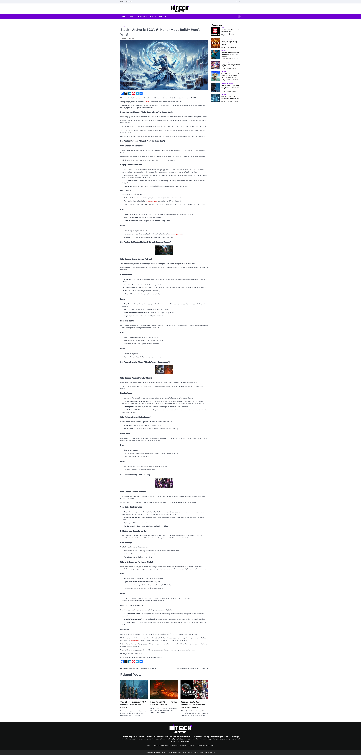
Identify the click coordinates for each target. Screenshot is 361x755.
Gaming (131, 17)
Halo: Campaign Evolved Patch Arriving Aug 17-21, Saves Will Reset (230, 87)
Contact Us (157, 745)
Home (124, 17)
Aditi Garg (225, 34)
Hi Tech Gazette (162, 752)
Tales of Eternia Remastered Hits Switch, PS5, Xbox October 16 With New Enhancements (230, 75)
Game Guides (225, 62)
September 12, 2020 (230, 34)
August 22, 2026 (233, 59)
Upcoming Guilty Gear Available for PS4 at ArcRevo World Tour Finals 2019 (192, 704)
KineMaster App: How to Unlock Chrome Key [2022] (230, 31)
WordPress (211, 752)
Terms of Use (201, 745)
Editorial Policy (173, 745)
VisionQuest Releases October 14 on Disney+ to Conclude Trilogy (230, 98)
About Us (149, 745)
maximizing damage (175, 234)
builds (148, 101)
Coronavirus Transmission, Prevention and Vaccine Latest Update (230, 43)
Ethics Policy (164, 745)
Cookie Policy (182, 745)
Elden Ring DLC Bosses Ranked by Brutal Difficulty (163, 703)
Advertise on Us (191, 745)
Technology (141, 17)
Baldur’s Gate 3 (135, 640)
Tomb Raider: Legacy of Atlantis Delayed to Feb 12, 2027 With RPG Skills (230, 54)
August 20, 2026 (233, 80)
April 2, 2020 (232, 47)
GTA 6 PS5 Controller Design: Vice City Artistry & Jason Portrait (230, 65)
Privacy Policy (210, 745)
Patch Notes (230, 83)
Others (161, 17)
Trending (229, 39)
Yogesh (124, 38)
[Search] (239, 16)
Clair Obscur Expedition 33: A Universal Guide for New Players (133, 704)
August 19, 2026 (233, 101)
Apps (152, 17)
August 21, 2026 (233, 68)
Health (223, 39)
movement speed (151, 201)
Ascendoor (196, 752)
